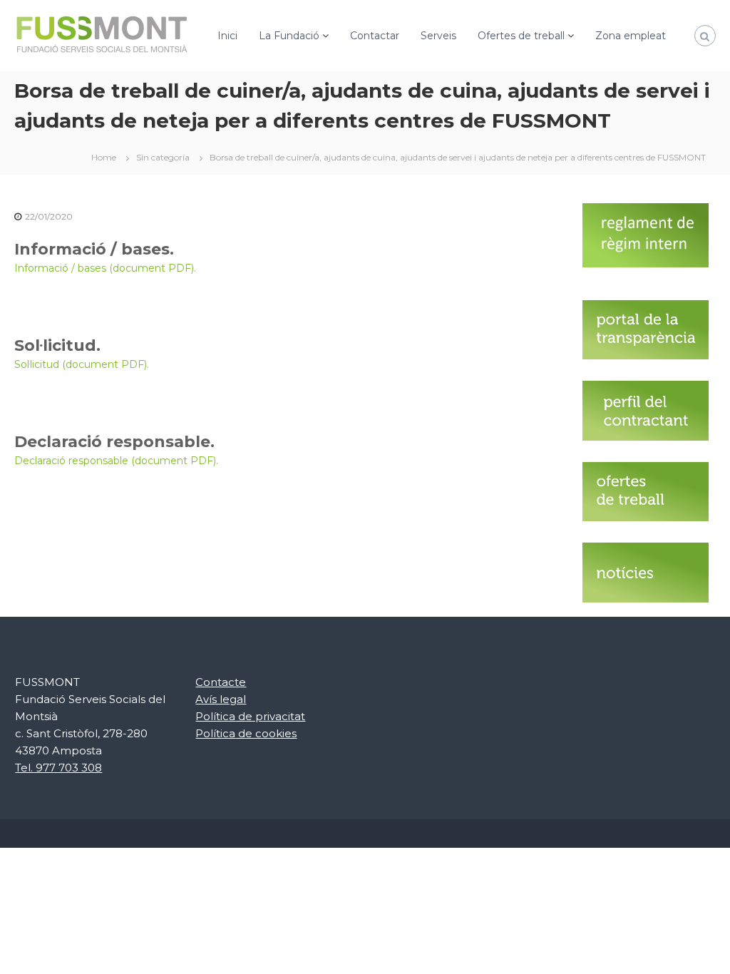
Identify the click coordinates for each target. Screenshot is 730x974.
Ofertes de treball (521, 35)
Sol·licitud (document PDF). (81, 364)
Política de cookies (246, 733)
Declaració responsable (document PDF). (116, 460)
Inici (227, 35)
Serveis (438, 35)
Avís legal (220, 699)
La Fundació (289, 35)
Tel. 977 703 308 (58, 767)
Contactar (374, 35)
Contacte (220, 682)
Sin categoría (163, 157)
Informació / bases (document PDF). (105, 268)
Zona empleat (630, 35)
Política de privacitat (250, 716)
